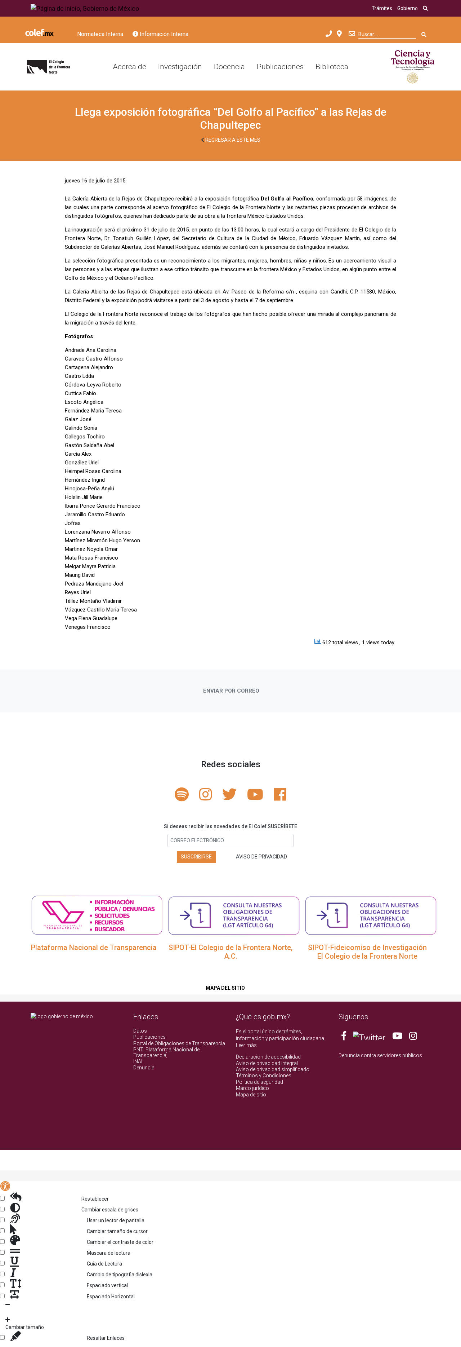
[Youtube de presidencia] (397, 1037)
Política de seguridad (259, 1082)
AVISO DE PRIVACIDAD (261, 857)
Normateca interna (100, 34)
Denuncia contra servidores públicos (380, 1055)
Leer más (246, 1045)
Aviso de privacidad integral (267, 1063)
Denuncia (144, 1067)
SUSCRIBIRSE (196, 857)
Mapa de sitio (251, 1095)
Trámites (382, 8)
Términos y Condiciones (263, 1075)
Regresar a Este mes (232, 140)
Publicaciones (280, 66)
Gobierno (407, 8)
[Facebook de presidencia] (344, 1037)
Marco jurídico (252, 1088)
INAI (137, 1061)
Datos (140, 1031)
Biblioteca (331, 66)
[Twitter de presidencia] (369, 1037)
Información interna (163, 34)
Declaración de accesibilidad (268, 1057)
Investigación (180, 66)
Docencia (229, 66)
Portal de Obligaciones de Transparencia (179, 1043)
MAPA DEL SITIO (225, 988)
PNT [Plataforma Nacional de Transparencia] (166, 1052)
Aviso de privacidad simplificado (272, 1069)
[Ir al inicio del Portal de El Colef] (48, 67)
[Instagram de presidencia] (413, 1037)
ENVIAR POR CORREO (231, 691)
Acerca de (129, 66)
